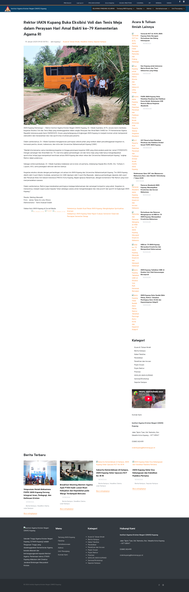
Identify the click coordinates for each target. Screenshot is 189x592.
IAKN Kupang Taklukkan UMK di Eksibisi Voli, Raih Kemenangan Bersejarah (152, 272)
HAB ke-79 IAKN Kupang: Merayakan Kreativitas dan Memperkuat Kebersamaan (151, 247)
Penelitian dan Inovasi (142, 361)
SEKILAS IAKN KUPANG (143, 375)
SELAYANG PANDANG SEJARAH (104, 9)
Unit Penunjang (177, 9)
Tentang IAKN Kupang (124, 9)
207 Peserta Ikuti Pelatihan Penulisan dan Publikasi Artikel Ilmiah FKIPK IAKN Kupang (152, 142)
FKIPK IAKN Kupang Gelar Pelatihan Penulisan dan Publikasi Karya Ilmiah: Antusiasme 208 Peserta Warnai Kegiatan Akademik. (153, 101)
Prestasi (137, 372)
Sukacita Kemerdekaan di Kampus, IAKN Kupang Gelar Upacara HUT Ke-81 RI (112, 473)
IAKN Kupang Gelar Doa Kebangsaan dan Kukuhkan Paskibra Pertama (144, 473)
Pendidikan (138, 358)
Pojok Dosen (139, 365)
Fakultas (139, 9)
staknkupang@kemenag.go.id (143, 448)
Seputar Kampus (100, 42)
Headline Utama (86, 42)
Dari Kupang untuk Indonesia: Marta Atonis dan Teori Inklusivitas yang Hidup (152, 68)
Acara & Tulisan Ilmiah (71, 42)
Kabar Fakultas (139, 354)
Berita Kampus (140, 351)
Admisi (149, 9)
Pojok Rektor (139, 368)
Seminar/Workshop (141, 379)
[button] (31, 85)
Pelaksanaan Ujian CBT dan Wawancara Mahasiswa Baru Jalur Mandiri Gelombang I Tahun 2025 (149, 176)
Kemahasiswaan (161, 9)
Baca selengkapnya (30, 513)
